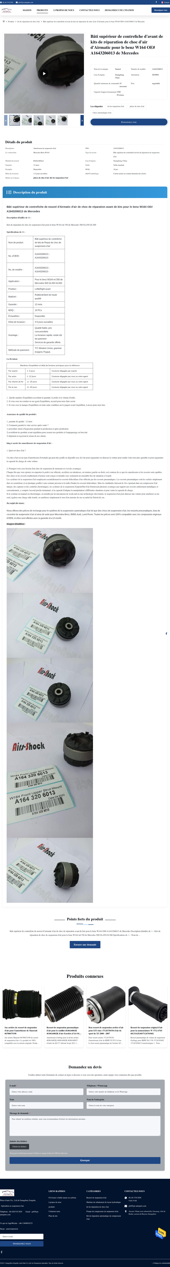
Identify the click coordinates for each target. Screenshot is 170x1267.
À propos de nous (63, 10)
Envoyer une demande (85, 944)
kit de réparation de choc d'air (28, 21)
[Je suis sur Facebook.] (166, 633)
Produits (42, 10)
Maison (27, 10)
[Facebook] (156, 2)
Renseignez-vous (160, 10)
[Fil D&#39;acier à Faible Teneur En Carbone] (4, 21)
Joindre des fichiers (18, 1141)
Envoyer (85, 1160)
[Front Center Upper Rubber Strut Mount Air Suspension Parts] (44, 74)
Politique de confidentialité (161, 1263)
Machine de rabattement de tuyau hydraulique (103, 1202)
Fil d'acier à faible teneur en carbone (62, 1197)
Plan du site (53, 1216)
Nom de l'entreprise (95, 1099)
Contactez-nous (89, 10)
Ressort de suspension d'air (96, 1197)
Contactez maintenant (22, 1043)
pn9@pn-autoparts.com (25, 2)
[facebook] (1, 1252)
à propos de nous (55, 1202)
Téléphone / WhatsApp (97, 1085)
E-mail (13, 1085)
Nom (12, 1099)
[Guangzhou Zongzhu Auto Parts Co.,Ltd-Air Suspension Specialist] (6, 10)
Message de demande (20, 1113)
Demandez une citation (119, 10)
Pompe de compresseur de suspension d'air (102, 1211)
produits (52, 1207)
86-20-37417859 (135, 1197)
